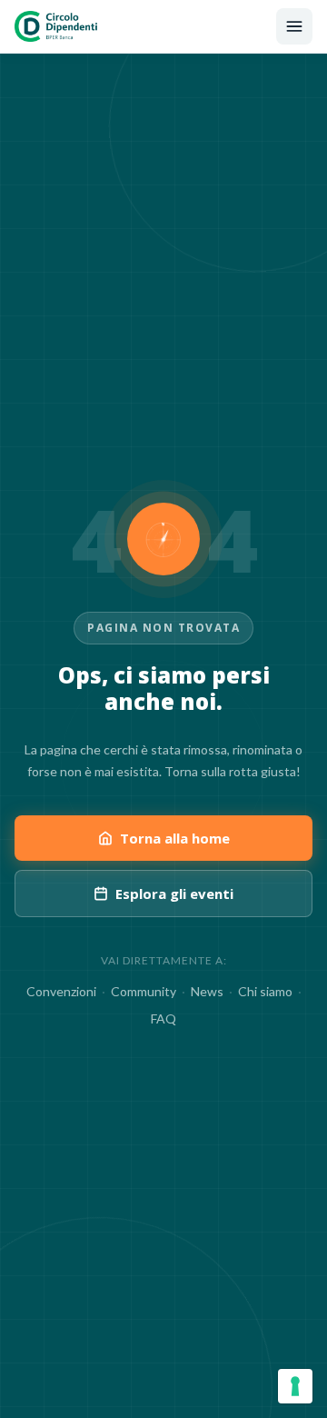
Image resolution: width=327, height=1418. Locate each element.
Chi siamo (265, 991)
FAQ (163, 1018)
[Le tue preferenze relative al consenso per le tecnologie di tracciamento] (295, 1386)
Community (143, 991)
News (207, 991)
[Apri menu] (294, 26)
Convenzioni (61, 991)
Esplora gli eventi (174, 893)
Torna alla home (175, 838)
